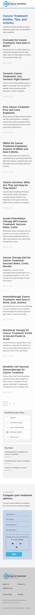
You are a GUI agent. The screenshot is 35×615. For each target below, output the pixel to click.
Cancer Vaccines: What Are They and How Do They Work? (16, 185)
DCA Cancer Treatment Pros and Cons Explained (16, 110)
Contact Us (21, 584)
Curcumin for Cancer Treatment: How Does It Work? (16, 43)
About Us (6, 584)
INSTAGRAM (20, 608)
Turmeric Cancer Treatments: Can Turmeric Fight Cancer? (16, 76)
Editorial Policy (8, 588)
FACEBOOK (6, 608)
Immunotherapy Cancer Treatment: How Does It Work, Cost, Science (16, 299)
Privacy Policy (7, 594)
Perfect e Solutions (15, 602)
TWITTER (12, 608)
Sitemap (20, 594)
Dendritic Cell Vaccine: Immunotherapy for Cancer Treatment (16, 369)
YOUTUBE (28, 608)
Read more (8, 457)
